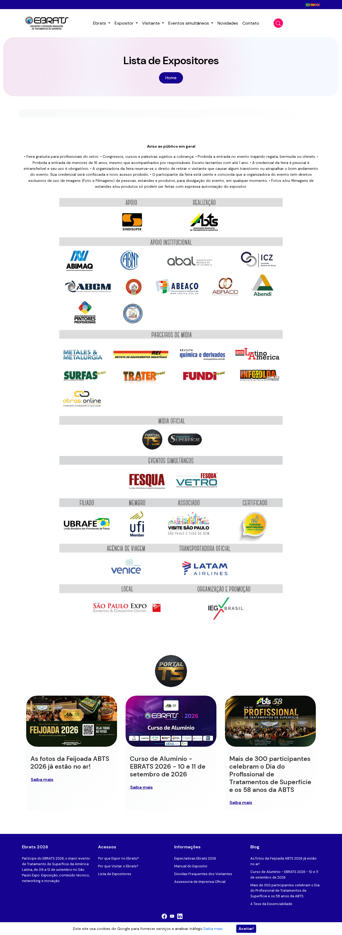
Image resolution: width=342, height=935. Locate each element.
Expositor (125, 23)
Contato (250, 23)
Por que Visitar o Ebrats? (118, 866)
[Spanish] (312, 4)
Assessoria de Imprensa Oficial (200, 881)
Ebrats (100, 23)
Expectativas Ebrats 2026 (195, 858)
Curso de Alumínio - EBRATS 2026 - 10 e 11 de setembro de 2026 (167, 766)
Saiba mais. (213, 928)
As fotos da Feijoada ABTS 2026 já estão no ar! (69, 762)
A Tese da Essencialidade (271, 904)
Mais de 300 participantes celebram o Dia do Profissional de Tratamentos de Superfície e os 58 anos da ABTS (270, 774)
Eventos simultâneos (189, 23)
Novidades (227, 23)
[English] (317, 4)
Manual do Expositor (191, 866)
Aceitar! (246, 928)
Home (171, 78)
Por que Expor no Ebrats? (118, 858)
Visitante (151, 23)
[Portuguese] (308, 4)
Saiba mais (42, 779)
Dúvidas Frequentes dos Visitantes (203, 874)
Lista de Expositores (114, 874)
